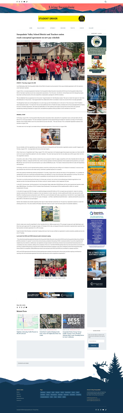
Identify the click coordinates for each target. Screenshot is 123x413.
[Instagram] (22, 308)
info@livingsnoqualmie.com (92, 397)
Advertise (18, 394)
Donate (18, 392)
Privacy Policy (35, 409)
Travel (55, 396)
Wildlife (64, 396)
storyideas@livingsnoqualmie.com (93, 399)
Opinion (52, 28)
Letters (77, 392)
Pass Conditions (54, 394)
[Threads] (18, 308)
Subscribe (93, 345)
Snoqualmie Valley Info (29, 329)
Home (30, 28)
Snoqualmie (78, 394)
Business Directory (20, 398)
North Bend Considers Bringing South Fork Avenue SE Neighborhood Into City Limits (50, 333)
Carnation (48, 392)
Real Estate (60, 394)
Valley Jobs (19, 396)
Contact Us (19, 400)
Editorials (57, 392)
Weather (63, 28)
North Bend (43, 394)
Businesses (43, 392)
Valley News (40, 28)
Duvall (53, 392)
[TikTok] (24, 308)
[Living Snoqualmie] (61, 7)
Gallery (91, 28)
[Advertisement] (51, 349)
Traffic (72, 28)
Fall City (62, 392)
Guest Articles (67, 392)
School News (72, 394)
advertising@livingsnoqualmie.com (93, 400)
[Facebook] (20, 308)
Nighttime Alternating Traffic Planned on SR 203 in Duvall (27, 332)
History (73, 392)
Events (82, 28)
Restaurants (66, 394)
